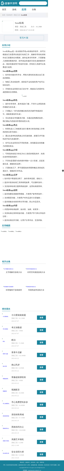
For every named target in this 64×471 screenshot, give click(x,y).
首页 (4, 9)
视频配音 (15, 390)
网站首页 (22, 462)
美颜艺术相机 (17, 439)
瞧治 (13, 340)
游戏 (14, 9)
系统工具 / (17, 15)
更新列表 (42, 462)
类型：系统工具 (20, 27)
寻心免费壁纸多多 (19, 402)
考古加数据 (16, 327)
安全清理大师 (17, 452)
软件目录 (33, 462)
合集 (34, 9)
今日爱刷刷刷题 (18, 315)
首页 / (4, 15)
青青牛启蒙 (16, 352)
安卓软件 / (9, 15)
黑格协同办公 (17, 427)
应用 (24, 9)
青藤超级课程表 (18, 377)
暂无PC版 (24, 38)
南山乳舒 (15, 365)
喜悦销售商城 (17, 414)
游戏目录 (27, 462)
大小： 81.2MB (36, 27)
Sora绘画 (19, 23)
